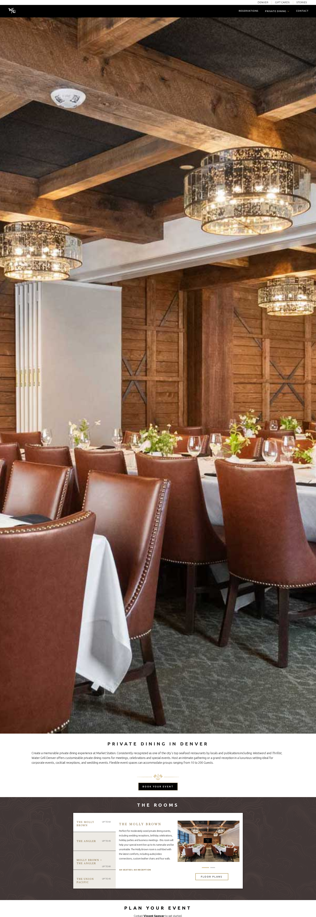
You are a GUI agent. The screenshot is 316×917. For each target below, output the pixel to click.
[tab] (94, 822)
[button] (277, 11)
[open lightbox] (208, 841)
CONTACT (302, 10)
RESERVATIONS (248, 10)
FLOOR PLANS (212, 876)
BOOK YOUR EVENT (158, 786)
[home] (12, 10)
